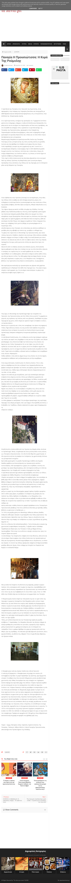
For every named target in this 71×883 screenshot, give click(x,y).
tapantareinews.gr (65, 880)
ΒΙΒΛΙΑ (30, 44)
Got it (40, 8)
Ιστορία (21, 872)
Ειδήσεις (63, 872)
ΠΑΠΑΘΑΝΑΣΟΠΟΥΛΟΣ (46, 44)
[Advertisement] (35, 28)
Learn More (33, 8)
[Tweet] (11, 69)
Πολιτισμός (35, 872)
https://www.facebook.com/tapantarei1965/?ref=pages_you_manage (64, 60)
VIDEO (64, 44)
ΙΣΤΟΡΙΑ (24, 44)
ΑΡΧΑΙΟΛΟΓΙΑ (16, 44)
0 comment (30, 65)
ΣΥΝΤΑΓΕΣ (36, 44)
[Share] (4, 69)
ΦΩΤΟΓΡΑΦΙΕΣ (57, 44)
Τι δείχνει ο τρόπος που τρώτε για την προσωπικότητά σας (9, 782)
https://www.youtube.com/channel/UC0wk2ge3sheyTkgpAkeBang (55, 60)
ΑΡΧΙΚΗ (9, 44)
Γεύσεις (49, 872)
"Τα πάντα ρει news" (19, 880)
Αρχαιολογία (8, 872)
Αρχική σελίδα (8, 52)
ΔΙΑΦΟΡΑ (16, 52)
